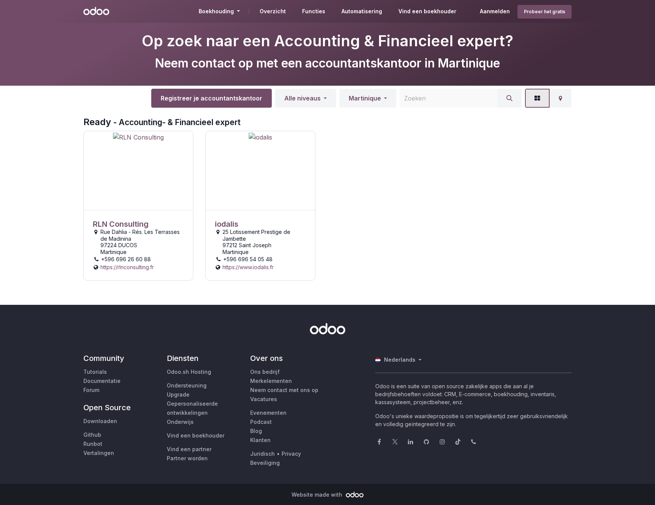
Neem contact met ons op (284, 390)
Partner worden (187, 458)
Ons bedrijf (265, 372)
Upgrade (178, 394)
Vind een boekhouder (195, 435)
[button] (305, 98)
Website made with (317, 494)
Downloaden (100, 421)
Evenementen (268, 412)
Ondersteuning (187, 385)
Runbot (92, 444)
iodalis (226, 224)
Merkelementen (271, 381)
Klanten (260, 440)
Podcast (261, 422)
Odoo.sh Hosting (189, 372)
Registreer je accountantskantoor (211, 98)
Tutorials (95, 372)
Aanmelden (495, 11)
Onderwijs (180, 422)
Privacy (291, 453)
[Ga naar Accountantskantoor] (138, 170)
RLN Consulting (121, 224)
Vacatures (263, 399)
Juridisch (262, 453)
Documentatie (102, 381)
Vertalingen (98, 453)
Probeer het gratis (544, 11)
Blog (256, 431)
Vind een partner (189, 449)
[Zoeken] (509, 98)
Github (92, 434)
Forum (91, 390)
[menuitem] (272, 11)
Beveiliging (265, 463)
